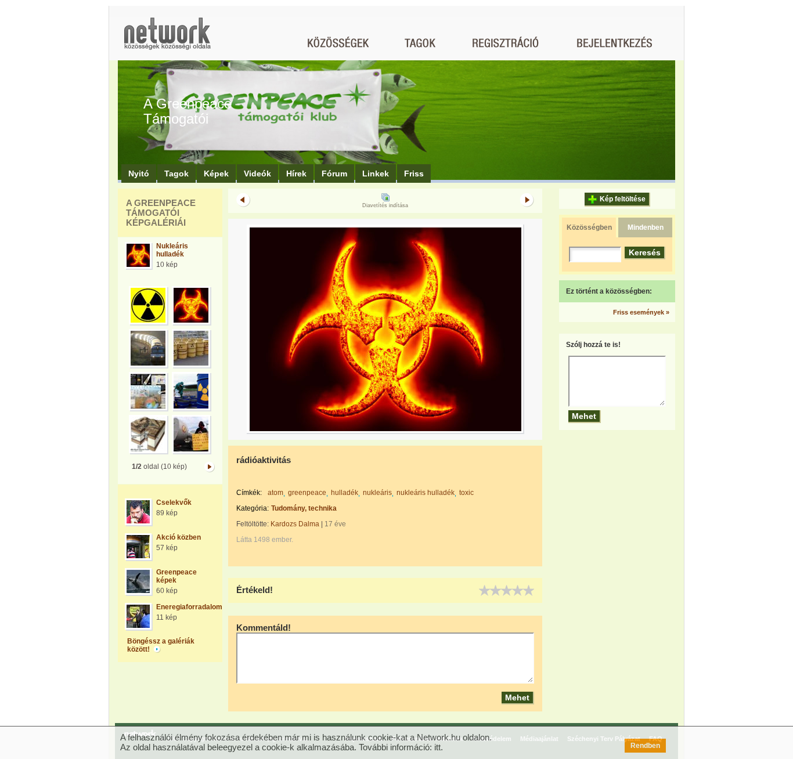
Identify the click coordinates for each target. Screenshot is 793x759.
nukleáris (377, 493)
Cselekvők (174, 502)
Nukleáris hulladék (172, 250)
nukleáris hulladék (425, 493)
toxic (466, 493)
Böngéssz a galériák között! (160, 645)
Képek (216, 173)
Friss (414, 173)
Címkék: (249, 493)
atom (275, 493)
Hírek (296, 173)
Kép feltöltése (623, 199)
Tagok (176, 173)
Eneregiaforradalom (189, 607)
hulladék (344, 493)
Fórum (334, 173)
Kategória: (252, 508)
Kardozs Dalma (295, 524)
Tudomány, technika (304, 508)
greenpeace (307, 493)
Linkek (375, 173)
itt (437, 747)
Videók (257, 173)
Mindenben (646, 227)
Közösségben (589, 227)
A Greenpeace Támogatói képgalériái (161, 212)
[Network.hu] (167, 39)
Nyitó (138, 173)
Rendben (645, 746)
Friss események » (641, 312)
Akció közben (178, 537)
